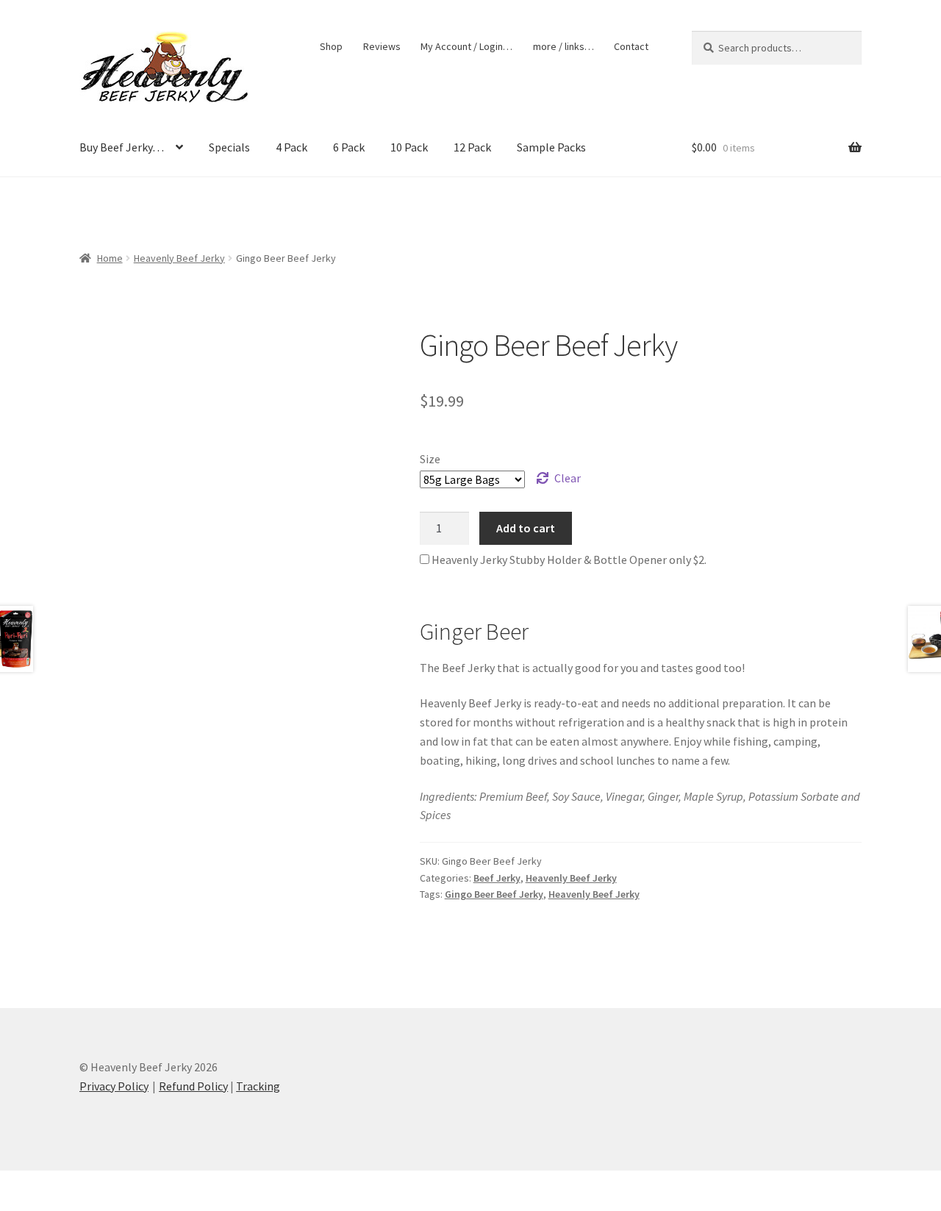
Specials (229, 147)
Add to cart (525, 528)
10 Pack (409, 147)
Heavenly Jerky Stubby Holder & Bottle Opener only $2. (567, 559)
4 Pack (291, 147)
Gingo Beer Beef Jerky (494, 894)
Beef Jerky (496, 878)
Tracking (258, 1086)
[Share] (87, 1183)
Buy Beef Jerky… (121, 147)
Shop (331, 46)
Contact (631, 46)
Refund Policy (193, 1086)
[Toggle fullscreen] (51, 1183)
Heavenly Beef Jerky (179, 258)
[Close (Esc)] (123, 1183)
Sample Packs (551, 147)
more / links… (563, 46)
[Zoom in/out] (16, 1183)
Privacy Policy (114, 1086)
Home (110, 258)
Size (430, 458)
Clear (567, 478)
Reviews (382, 46)
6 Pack (349, 147)
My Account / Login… (466, 46)
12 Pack (472, 147)
